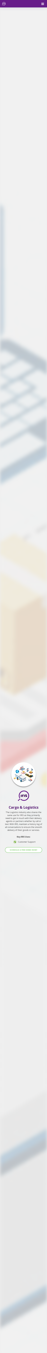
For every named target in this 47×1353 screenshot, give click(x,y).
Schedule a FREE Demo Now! (23, 850)
